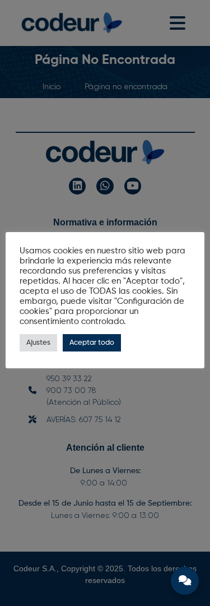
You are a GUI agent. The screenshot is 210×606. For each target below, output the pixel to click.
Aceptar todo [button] (91, 342)
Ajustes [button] (38, 342)
